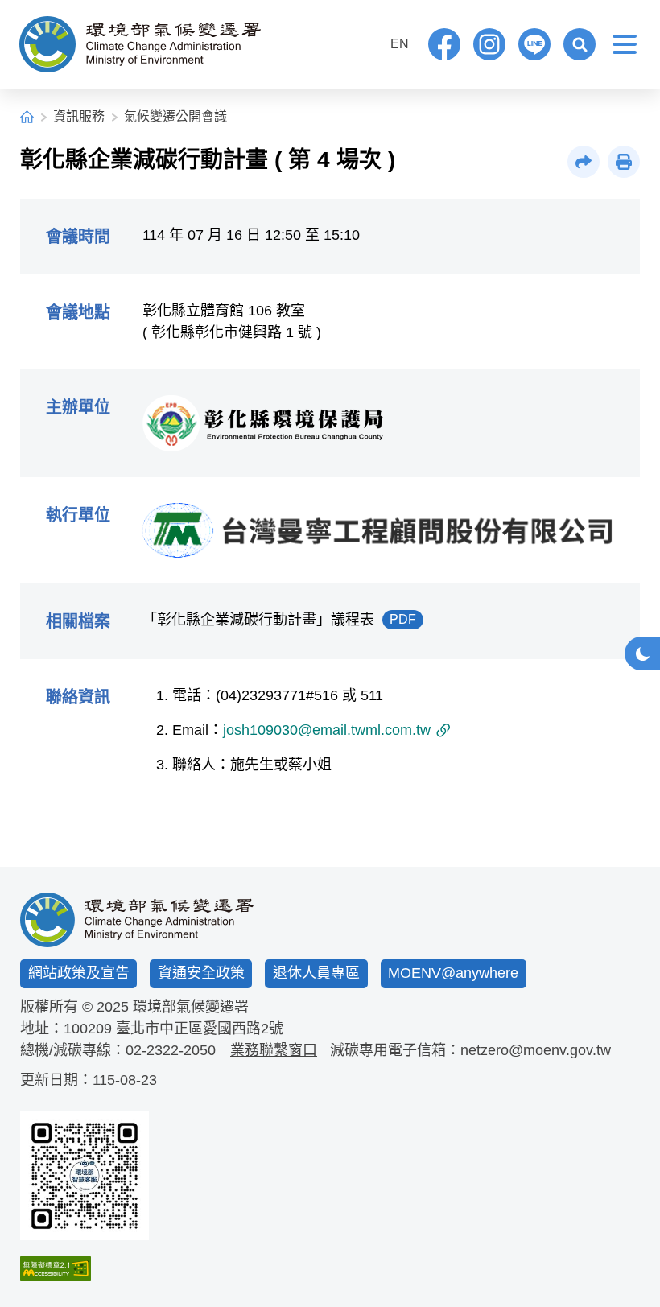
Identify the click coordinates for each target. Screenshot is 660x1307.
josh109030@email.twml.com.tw (327, 730)
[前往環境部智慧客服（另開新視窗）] (84, 1175)
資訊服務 (79, 116)
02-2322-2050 (171, 1050)
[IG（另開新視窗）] (489, 44)
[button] (579, 44)
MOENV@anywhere (453, 973)
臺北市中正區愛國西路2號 (199, 1028)
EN (399, 44)
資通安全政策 (201, 973)
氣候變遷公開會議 (175, 116)
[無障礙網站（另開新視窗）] (84, 1268)
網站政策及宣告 (79, 973)
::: (366, 42)
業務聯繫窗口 (273, 1050)
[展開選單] (624, 44)
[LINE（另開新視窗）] (534, 44)
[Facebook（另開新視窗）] (444, 44)
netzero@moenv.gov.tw (535, 1050)
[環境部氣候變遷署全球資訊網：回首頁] (140, 44)
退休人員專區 (316, 973)
